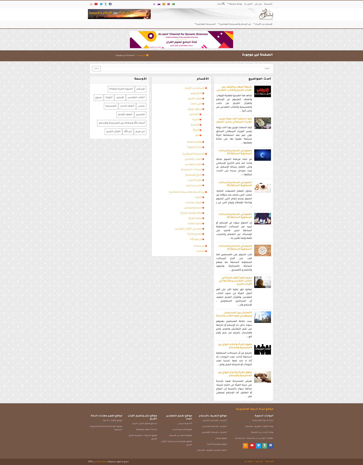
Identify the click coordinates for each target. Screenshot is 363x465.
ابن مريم (140, 131)
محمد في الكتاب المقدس (188, 229)
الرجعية (195, 125)
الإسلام (141, 89)
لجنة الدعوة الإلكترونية (262, 420)
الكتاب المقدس (193, 164)
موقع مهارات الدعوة (112, 420)
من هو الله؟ (196, 239)
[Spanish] (163, 4)
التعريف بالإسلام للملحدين (214, 426)
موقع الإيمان (221, 438)
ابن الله (128, 131)
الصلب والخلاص (193, 159)
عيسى (141, 106)
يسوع (98, 97)
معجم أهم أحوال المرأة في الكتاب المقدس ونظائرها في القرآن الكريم (235, 281)
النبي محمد (196, 104)
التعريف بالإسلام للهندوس (214, 432)
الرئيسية (268, 4)
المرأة (196, 130)
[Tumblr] (105, 5)
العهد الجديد (127, 106)
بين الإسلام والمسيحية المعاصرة (235, 24)
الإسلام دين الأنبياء (263, 24)
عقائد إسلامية (194, 142)
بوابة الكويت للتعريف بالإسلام (259, 426)
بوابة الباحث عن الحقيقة (262, 432)
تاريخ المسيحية (193, 175)
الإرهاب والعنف (193, 202)
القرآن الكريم (195, 98)
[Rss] (91, 5)
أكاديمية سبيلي (185, 424)
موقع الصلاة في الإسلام (180, 436)
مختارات (200, 251)
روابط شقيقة (235, 4)
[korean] (154, 4)
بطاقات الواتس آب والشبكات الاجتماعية (254, 438)
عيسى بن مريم (194, 185)
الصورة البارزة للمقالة (121, 89)
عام (197, 135)
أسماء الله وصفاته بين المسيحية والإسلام (122, 123)
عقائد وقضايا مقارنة (191, 213)
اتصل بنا (248, 4)
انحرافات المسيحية (191, 170)
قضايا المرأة (195, 218)
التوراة (108, 97)
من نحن (258, 4)
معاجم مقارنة (194, 234)
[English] (168, 4)
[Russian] (159, 4)
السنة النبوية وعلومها (146, 430)
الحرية (195, 119)
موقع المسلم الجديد (182, 430)
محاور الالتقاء (195, 223)
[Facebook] (110, 5)
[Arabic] (173, 4)
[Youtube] (96, 5)
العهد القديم (125, 114)
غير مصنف (199, 246)
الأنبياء (198, 197)
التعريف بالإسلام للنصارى (215, 420)
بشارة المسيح (100, 462)
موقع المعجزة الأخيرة (217, 444)
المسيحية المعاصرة (206, 24)
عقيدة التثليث (195, 180)
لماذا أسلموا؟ (194, 147)
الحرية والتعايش (193, 208)
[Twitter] (101, 5)
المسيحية (111, 106)
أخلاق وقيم (196, 93)
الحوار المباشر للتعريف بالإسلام (212, 450)
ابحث (219, 4)
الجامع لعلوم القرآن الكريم (144, 424)
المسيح (140, 114)
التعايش (194, 114)
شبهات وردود (195, 109)
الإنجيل (120, 97)
